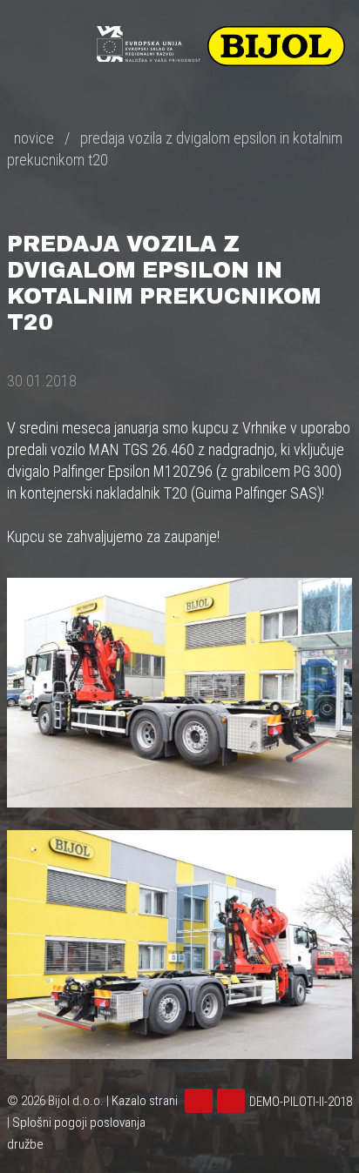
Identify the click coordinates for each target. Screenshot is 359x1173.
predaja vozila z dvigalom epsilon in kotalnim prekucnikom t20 (174, 149)
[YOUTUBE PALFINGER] (233, 1101)
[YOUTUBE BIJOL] (201, 1101)
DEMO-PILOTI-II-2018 (300, 1101)
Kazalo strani (145, 1101)
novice (34, 138)
